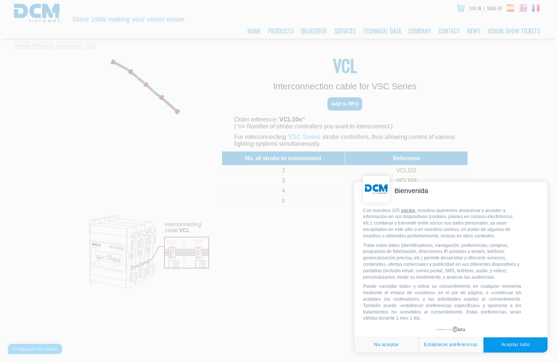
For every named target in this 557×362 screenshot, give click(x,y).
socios (408, 210)
